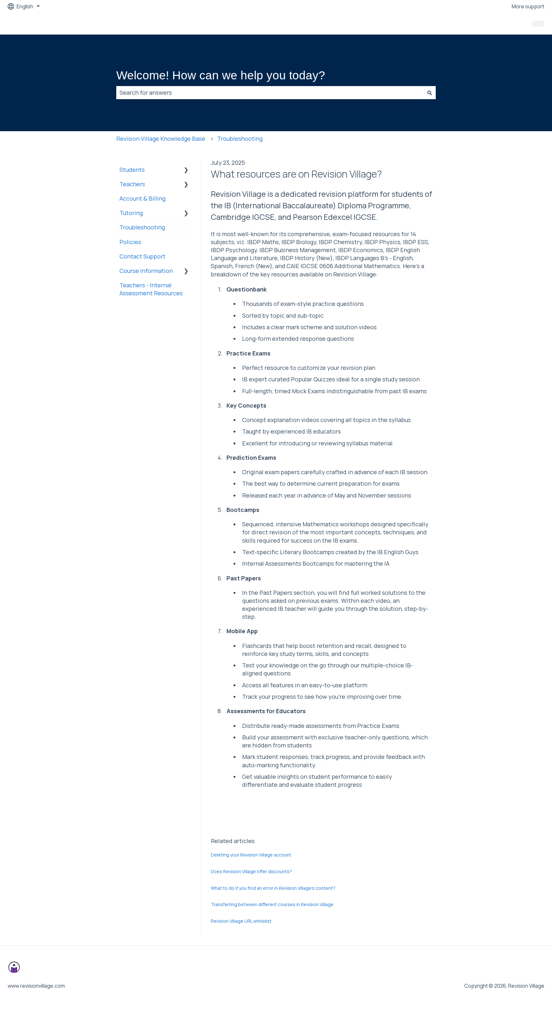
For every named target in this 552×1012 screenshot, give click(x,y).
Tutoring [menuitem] (131, 213)
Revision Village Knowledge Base (160, 138)
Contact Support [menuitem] (142, 256)
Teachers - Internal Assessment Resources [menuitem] (151, 289)
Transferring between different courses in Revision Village (272, 904)
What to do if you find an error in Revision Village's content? (273, 888)
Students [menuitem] (132, 169)
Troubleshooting (240, 138)
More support (528, 6)
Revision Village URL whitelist (241, 921)
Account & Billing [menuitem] (142, 198)
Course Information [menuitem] (146, 271)
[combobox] (270, 92)
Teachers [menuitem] (132, 184)
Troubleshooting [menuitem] (142, 227)
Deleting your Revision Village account (251, 855)
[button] (186, 169)
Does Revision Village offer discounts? (251, 871)
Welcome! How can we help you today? (220, 75)
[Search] (430, 92)
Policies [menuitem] (130, 242)
